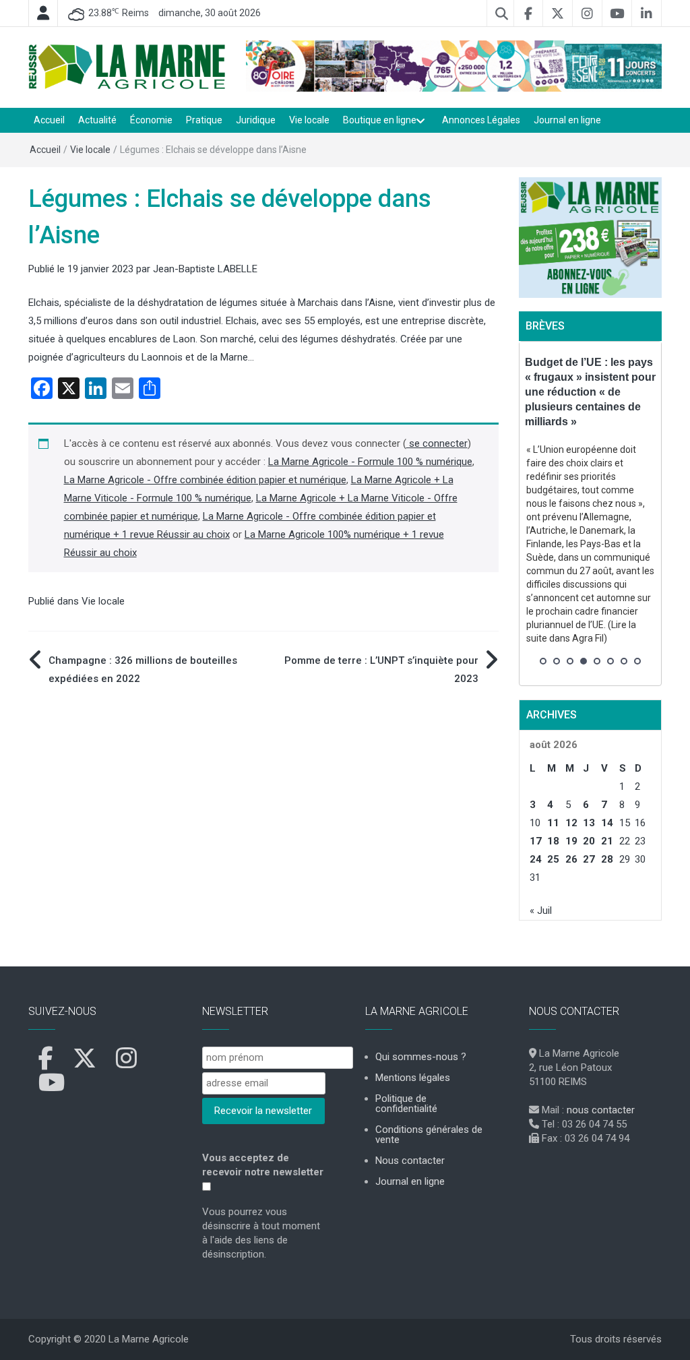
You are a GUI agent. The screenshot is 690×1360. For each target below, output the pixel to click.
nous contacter (601, 1110)
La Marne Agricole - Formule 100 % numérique (370, 462)
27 (589, 859)
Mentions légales (412, 1078)
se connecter (437, 443)
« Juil (541, 910)
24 (536, 859)
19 (571, 841)
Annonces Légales (481, 120)
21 (607, 841)
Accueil (49, 120)
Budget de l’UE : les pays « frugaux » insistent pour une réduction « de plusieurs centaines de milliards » (590, 392)
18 (553, 841)
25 (553, 859)
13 (589, 823)
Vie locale (309, 120)
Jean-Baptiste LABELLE (205, 269)
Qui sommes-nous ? (420, 1057)
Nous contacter (410, 1160)
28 (607, 859)
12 (571, 823)
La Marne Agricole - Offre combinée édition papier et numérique (205, 480)
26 (571, 859)
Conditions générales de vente (428, 1134)
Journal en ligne (567, 120)
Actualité (97, 120)
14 (607, 823)
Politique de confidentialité (406, 1103)
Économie (151, 120)
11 (553, 823)
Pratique (204, 120)
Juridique (256, 120)
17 (536, 841)
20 (589, 841)
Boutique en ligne (379, 120)
